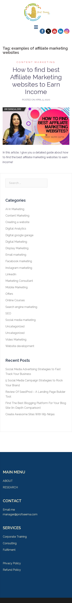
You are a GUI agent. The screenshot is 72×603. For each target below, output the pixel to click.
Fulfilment (9, 549)
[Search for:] (26, 183)
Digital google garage (19, 235)
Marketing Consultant (19, 280)
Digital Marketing (16, 241)
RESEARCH (10, 487)
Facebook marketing (18, 261)
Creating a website (17, 222)
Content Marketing (36, 62)
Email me (9, 509)
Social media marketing (20, 320)
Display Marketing (16, 248)
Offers (9, 293)
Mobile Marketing (16, 287)
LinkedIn (10, 274)
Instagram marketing (18, 268)
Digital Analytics (15, 228)
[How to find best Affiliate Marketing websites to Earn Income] (36, 125)
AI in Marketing (14, 209)
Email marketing (15, 254)
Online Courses (15, 300)
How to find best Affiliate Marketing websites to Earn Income (36, 80)
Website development (19, 346)
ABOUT (8, 481)
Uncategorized (14, 326)
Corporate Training (15, 536)
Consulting (10, 543)
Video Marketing (15, 339)
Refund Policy (12, 569)
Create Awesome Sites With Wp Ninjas (30, 414)
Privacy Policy (12, 563)
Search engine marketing (21, 307)
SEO (8, 313)
